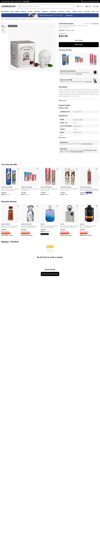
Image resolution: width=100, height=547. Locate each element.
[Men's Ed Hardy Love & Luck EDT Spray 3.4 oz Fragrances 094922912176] (18, 169)
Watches (23, 11)
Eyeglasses (53, 11)
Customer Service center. (76, 151)
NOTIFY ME (79, 44)
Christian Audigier (15, 19)
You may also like (65, 50)
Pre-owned (87, 11)
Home (2, 19)
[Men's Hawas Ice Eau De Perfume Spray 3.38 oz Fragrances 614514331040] (57, 206)
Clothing (74, 11)
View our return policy (87, 143)
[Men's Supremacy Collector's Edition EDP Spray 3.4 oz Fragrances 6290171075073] (76, 206)
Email (94, 150)
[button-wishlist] (94, 6)
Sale (97, 11)
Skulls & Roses (23, 19)
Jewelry (30, 11)
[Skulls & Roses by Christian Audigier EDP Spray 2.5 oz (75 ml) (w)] (52, 25)
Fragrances (61, 11)
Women (17, 11)
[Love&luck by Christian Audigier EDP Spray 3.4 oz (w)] (76, 169)
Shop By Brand (5, 11)
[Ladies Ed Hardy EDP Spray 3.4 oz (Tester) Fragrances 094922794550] (96, 169)
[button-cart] (97, 6)
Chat (61, 151)
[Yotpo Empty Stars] (87, 23)
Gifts (93, 11)
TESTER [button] (90, 192)
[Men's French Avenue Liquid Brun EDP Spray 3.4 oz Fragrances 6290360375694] (18, 206)
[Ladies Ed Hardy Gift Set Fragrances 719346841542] (37, 169)
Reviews (5, 242)
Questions (14, 242)
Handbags (37, 11)
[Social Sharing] (49, 25)
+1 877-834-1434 (88, 150)
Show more (62, 100)
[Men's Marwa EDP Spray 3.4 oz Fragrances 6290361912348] (37, 206)
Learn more (79, 73)
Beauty (68, 11)
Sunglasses (45, 11)
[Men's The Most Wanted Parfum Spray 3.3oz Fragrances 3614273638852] (96, 206)
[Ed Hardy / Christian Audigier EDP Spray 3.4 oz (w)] (57, 169)
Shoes (80, 11)
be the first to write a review (50, 274)
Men (12, 11)
